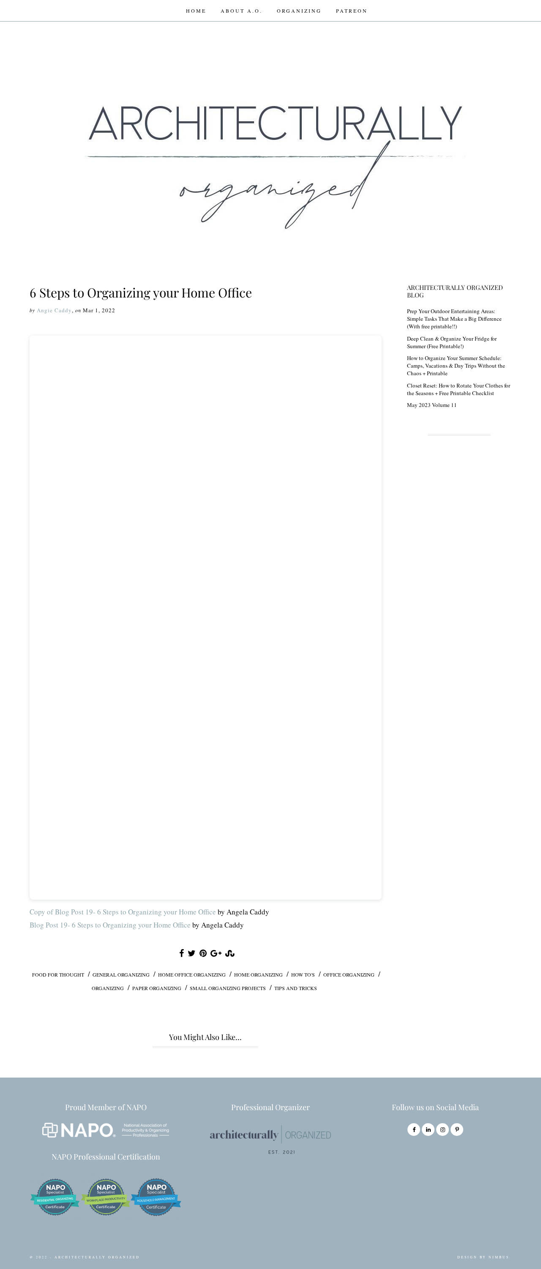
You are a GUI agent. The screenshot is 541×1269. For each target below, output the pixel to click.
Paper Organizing (156, 988)
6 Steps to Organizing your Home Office (141, 292)
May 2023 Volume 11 (432, 405)
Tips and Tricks (295, 988)
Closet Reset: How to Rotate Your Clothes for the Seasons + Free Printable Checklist (458, 389)
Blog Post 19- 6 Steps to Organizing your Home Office (110, 925)
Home (196, 10)
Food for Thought (58, 974)
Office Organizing (348, 974)
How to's (303, 974)
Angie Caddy (54, 310)
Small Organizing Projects (228, 988)
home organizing (258, 974)
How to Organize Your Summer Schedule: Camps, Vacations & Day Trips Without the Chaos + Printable (456, 365)
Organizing (299, 10)
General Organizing (121, 974)
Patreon (352, 10)
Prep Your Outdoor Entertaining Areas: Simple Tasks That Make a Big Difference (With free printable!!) (454, 318)
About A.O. (241, 10)
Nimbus (499, 1257)
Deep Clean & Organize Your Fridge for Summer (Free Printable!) (452, 342)
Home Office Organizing (192, 974)
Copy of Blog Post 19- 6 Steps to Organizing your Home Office (123, 912)
